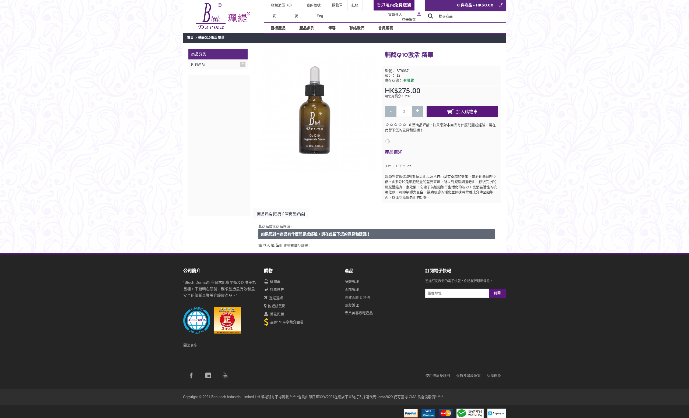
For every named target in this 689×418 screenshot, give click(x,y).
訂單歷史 (277, 289)
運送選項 (276, 298)
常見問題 (277, 314)
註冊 (279, 245)
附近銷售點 (277, 306)
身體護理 (352, 281)
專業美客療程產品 (359, 313)
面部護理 (352, 289)
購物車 (275, 281)
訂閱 (497, 293)
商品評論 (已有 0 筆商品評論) (281, 213)
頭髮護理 (352, 305)
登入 (266, 245)
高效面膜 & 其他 (357, 297)
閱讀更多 (190, 345)
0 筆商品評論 (419, 125)
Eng (320, 16)
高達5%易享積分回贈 (286, 322)
